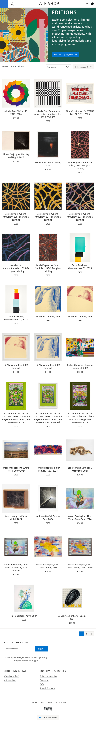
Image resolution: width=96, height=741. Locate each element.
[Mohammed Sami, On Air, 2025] (48, 145)
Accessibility (61, 702)
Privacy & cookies (37, 702)
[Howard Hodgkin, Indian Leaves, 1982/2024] (48, 450)
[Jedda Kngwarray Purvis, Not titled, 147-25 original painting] (48, 248)
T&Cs (50, 702)
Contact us (44, 680)
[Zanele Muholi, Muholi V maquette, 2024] (80, 450)
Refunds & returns (47, 688)
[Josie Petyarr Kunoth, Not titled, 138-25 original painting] (80, 145)
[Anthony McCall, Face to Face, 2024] (48, 498)
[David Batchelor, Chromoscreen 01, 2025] (80, 248)
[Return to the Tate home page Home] (48, 4)
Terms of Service (27, 661)
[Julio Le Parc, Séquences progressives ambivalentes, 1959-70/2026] (48, 93)
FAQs (42, 684)
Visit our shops (10, 680)
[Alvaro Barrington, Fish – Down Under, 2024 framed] (80, 547)
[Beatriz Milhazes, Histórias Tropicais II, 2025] (80, 347)
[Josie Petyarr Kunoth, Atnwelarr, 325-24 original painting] (16, 248)
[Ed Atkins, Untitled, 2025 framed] (16, 347)
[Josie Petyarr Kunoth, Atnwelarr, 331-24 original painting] (48, 196)
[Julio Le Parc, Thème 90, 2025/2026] (16, 93)
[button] (12, 4)
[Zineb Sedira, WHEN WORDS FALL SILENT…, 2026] (80, 93)
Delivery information (48, 676)
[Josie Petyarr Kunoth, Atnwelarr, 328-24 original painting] (16, 196)
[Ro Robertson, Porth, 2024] (24, 598)
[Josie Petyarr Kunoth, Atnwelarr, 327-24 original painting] (80, 196)
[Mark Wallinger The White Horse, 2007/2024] (16, 450)
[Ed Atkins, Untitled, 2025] (48, 299)
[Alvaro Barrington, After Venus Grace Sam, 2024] (80, 498)
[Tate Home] (48, 709)
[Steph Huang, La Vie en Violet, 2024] (16, 498)
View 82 (21, 66)
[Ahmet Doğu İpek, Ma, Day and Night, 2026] (16, 141)
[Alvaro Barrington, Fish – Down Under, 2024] (48, 547)
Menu (4, 4)
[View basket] (92, 4)
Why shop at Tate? (12, 676)
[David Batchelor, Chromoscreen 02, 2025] (16, 299)
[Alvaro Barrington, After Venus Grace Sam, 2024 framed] (16, 547)
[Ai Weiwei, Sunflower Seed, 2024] (72, 598)
